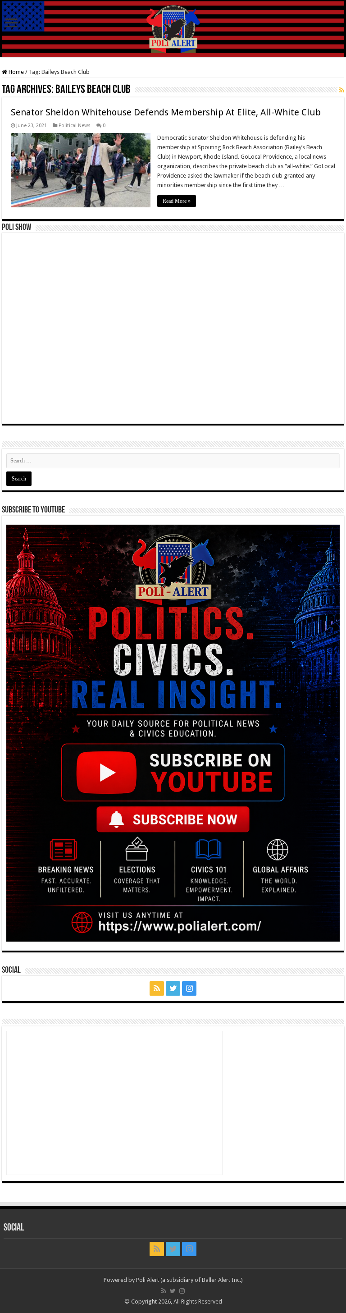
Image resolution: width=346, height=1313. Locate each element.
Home (15, 72)
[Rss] (157, 988)
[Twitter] (173, 988)
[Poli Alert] (173, 29)
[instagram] (189, 988)
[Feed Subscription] (341, 90)
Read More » (177, 201)
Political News (75, 125)
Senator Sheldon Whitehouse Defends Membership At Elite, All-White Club (166, 112)
